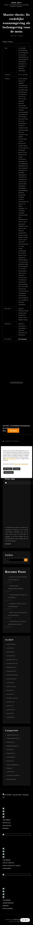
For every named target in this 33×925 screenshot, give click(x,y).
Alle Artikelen (6, 820)
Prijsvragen (10, 757)
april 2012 (9, 702)
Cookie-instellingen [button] (10, 458)
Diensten (9, 749)
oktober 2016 (10, 679)
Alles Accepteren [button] (9, 472)
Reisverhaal (10, 779)
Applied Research (9, 441)
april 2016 (9, 682)
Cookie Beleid (7, 868)
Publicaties (16, 441)
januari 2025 (10, 644)
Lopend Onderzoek (12, 738)
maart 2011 (10, 709)
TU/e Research (22, 339)
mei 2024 (9, 648)
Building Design (11, 746)
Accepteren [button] (16, 468)
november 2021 (11, 663)
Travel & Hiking (11, 765)
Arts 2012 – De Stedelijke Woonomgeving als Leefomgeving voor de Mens (16, 428)
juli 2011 (9, 705)
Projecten (9, 761)
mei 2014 (9, 694)
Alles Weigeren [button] (7, 468)
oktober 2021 (10, 667)
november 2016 (11, 675)
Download (13, 430)
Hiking (9, 768)
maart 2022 (10, 655)
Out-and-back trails (12, 775)
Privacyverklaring (7, 908)
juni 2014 (9, 690)
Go (26, 560)
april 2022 (9, 652)
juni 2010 (9, 713)
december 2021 (11, 659)
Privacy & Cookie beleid (21, 464)
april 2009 (9, 717)
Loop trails (10, 771)
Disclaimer (6, 828)
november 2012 (11, 698)
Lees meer (8, 544)
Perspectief (10, 753)
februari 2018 (10, 671)
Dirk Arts (16, 3)
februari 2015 (10, 686)
